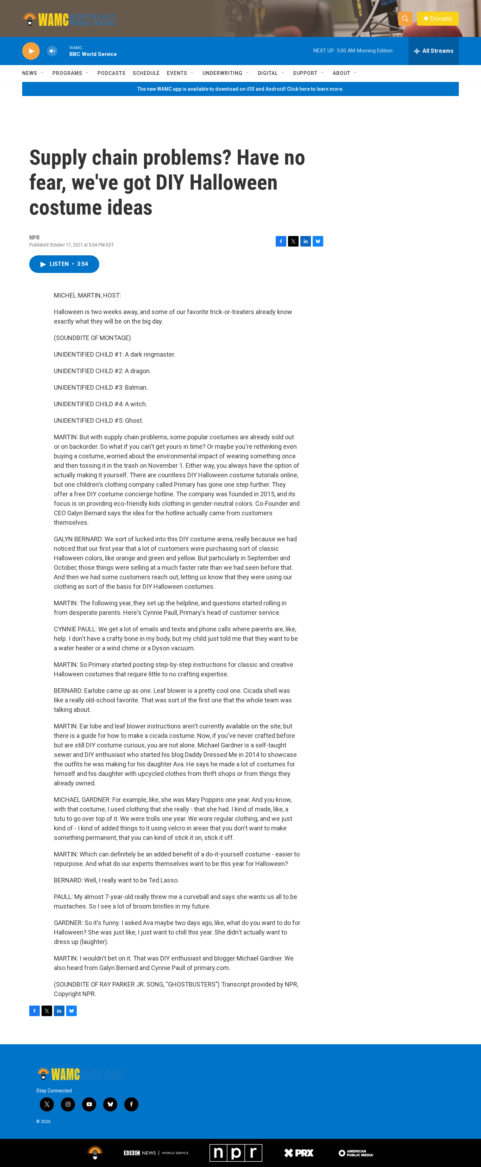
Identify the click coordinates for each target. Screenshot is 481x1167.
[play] (31, 51)
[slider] (63, 51)
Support (305, 73)
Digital (268, 73)
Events (177, 73)
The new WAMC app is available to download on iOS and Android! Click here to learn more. (240, 89)
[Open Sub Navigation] (42, 73)
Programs (67, 73)
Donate (441, 18)
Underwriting (222, 73)
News (29, 73)
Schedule (146, 73)
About (341, 73)
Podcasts (112, 73)
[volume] (52, 51)
